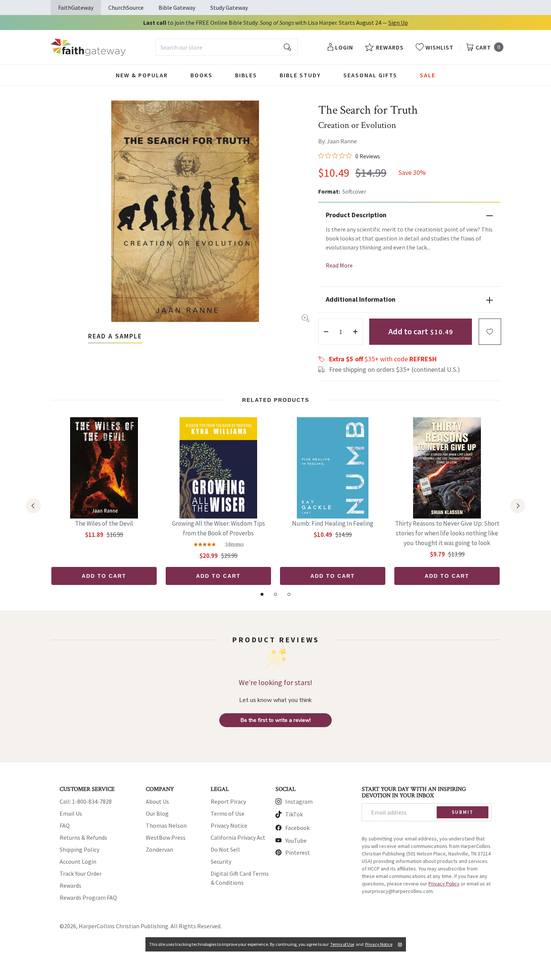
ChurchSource (126, 7)
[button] (490, 332)
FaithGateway (75, 7)
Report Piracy (228, 801)
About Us (157, 801)
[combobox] (227, 47)
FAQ (65, 825)
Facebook (297, 827)
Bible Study (300, 75)
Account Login (78, 861)
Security (221, 861)
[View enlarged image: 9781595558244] (185, 211)
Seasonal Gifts (370, 75)
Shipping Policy (79, 849)
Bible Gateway (177, 7)
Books (201, 75)
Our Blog (157, 813)
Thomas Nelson (166, 825)
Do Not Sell (225, 849)
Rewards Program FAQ (88, 897)
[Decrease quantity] (326, 331)
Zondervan (159, 849)
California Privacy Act (238, 837)
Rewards (70, 885)
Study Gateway (229, 7)
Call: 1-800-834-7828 (86, 801)
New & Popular (142, 75)
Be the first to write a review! (276, 720)
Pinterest (297, 852)
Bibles (246, 75)
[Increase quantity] (355, 331)
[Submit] (287, 47)
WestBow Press (166, 837)
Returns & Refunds (83, 837)
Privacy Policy (444, 883)
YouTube (296, 840)
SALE (428, 75)
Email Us (71, 813)
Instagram (299, 801)
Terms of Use (227, 813)
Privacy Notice (229, 825)
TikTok (294, 814)
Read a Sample (115, 336)
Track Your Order (81, 873)
